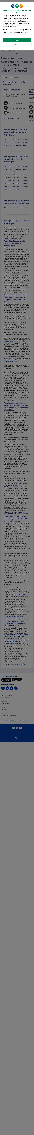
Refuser (17, 45)
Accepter (17, 40)
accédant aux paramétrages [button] (10, 32)
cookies (16, 34)
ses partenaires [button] (6, 17)
